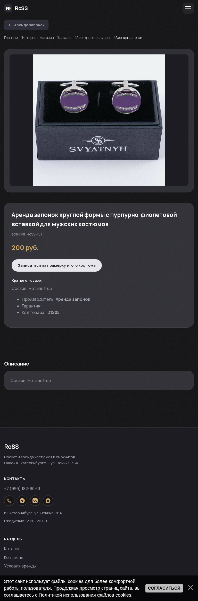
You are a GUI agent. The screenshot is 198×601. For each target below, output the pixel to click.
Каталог (12, 548)
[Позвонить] (9, 501)
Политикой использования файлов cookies (85, 595)
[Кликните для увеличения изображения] (99, 120)
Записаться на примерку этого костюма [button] (57, 265)
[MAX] (48, 501)
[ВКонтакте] (35, 501)
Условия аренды (20, 566)
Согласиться (164, 588)
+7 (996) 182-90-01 (22, 488)
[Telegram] (22, 501)
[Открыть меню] (188, 8)
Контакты (13, 557)
